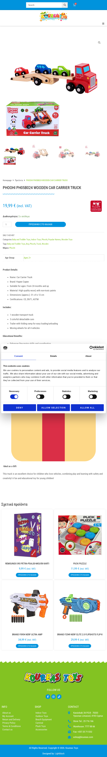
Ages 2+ (27, 257)
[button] (99, 42)
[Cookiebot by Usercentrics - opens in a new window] (91, 348)
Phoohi (44, 239)
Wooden (45, 244)
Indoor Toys (36, 239)
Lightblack (60, 753)
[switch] (40, 396)
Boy (27, 244)
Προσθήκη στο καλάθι (40, 224)
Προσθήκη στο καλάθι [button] (27, 575)
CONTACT (73, 706)
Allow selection (53, 407)
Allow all (87, 407)
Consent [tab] (18, 356)
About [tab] (88, 356)
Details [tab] (53, 356)
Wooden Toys (66, 239)
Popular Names (54, 239)
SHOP (38, 706)
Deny (19, 407)
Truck (38, 244)
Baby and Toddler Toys (21, 239)
